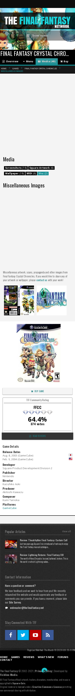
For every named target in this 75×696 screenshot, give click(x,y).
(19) (14, 173)
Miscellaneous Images (12, 71)
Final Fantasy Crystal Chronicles (41, 68)
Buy (65, 61)
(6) (41, 168)
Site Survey (15, 602)
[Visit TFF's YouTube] (35, 635)
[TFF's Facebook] (10, 635)
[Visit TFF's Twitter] (23, 635)
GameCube (10, 508)
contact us (41, 280)
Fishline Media (8, 675)
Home (4, 68)
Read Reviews (39, 436)
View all (66, 531)
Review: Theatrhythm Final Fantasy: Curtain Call (43, 540)
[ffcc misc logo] (52, 287)
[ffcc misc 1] (19, 287)
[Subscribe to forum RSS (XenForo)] (48, 635)
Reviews (28, 657)
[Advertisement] (37, 110)
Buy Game (39, 391)
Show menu (40, 35)
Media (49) (48, 61)
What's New (46, 657)
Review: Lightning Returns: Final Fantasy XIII (42, 555)
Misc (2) (43, 173)
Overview (11, 61)
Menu (29, 61)
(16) (16, 168)
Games (15, 68)
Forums (63, 657)
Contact (6, 660)
